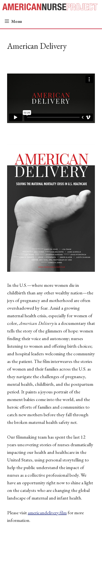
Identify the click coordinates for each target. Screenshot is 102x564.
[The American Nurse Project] (52, 7)
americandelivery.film (47, 513)
